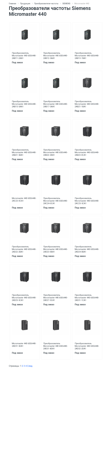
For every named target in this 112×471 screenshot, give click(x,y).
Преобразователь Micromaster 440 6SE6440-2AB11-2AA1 (24, 55)
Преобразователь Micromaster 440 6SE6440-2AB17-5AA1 (55, 104)
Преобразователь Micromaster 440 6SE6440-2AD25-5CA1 (24, 297)
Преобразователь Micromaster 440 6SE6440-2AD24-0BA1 (87, 249)
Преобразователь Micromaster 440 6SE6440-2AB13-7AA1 (87, 55)
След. (30, 366)
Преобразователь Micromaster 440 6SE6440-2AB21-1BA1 (87, 104)
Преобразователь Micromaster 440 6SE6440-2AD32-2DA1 (87, 346)
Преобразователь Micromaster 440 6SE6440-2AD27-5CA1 (55, 297)
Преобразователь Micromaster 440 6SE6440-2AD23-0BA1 (55, 249)
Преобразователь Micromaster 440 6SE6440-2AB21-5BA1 (24, 152)
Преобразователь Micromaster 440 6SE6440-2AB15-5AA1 (24, 104)
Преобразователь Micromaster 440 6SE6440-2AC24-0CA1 (55, 201)
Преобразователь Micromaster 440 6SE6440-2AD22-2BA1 (24, 249)
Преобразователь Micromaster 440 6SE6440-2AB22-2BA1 (55, 152)
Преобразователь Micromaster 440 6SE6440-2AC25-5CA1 (87, 201)
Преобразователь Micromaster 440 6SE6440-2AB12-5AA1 (55, 55)
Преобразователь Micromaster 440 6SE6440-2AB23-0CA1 (87, 152)
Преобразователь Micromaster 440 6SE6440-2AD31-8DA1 (55, 346)
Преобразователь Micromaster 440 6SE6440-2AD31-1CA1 (87, 297)
